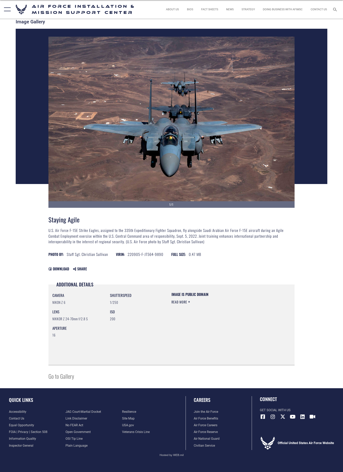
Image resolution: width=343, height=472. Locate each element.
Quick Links (21, 399)
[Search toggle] (335, 9)
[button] (6, 9)
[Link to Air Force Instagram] (273, 417)
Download (60, 268)
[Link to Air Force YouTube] (293, 417)
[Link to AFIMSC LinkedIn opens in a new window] (302, 417)
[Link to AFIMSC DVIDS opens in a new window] (312, 417)
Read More (180, 302)
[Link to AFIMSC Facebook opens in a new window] (263, 417)
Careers (202, 399)
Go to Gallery (61, 376)
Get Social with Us (275, 410)
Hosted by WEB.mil (172, 455)
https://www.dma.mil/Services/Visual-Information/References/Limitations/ (210, 330)
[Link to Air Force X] (283, 417)
